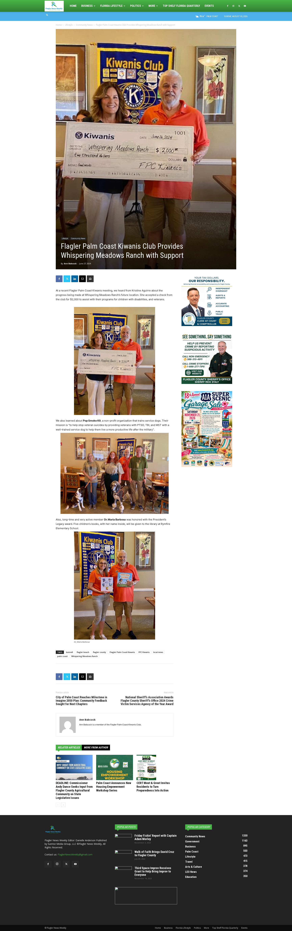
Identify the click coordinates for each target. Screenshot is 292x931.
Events (209, 5)
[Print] (90, 278)
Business (87, 5)
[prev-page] (58, 805)
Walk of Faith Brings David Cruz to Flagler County (154, 853)
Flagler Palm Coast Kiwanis (122, 652)
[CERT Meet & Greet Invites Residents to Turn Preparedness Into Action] (155, 767)
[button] (47, 15)
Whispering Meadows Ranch (84, 656)
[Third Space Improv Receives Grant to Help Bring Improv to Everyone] (123, 872)
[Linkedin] (74, 278)
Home (73, 5)
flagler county (99, 652)
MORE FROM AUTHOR (96, 747)
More (152, 5)
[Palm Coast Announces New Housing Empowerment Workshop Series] (114, 767)
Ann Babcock (70, 263)
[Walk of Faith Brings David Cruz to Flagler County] (123, 856)
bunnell (69, 652)
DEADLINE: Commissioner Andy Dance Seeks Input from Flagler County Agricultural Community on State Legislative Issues (74, 790)
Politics (135, 5)
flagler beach (83, 652)
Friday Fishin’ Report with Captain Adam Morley (156, 837)
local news (158, 652)
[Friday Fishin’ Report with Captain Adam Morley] (123, 840)
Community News (84, 24)
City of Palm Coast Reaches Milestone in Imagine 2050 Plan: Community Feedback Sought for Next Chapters (81, 701)
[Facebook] (227, 6)
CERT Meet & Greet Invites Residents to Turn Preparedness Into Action (153, 786)
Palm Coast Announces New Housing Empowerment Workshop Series (113, 786)
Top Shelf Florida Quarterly (181, 5)
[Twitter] (239, 6)
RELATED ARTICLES (69, 747)
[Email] (82, 278)
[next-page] (63, 805)
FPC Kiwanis (144, 652)
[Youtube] (244, 6)
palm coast (62, 656)
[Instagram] (233, 6)
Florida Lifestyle (111, 5)
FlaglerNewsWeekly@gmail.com (75, 854)
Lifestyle (69, 24)
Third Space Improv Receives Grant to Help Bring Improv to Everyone (153, 871)
